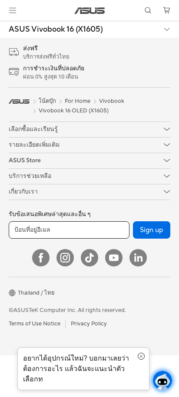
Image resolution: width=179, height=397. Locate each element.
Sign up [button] (151, 230)
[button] (13, 10)
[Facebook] (41, 257)
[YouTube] (114, 257)
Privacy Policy (89, 323)
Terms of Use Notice (34, 323)
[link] (89, 10)
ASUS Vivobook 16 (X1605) (56, 29)
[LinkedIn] (138, 257)
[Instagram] (65, 257)
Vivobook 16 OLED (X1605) (74, 110)
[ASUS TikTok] (89, 257)
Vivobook (111, 101)
